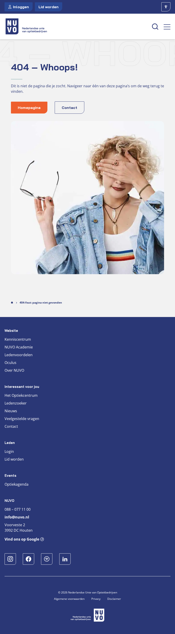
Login (9, 451)
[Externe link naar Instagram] (10, 559)
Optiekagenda (16, 484)
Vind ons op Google (22, 539)
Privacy (95, 599)
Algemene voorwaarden (69, 599)
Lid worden (49, 7)
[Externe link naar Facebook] (28, 559)
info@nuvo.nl (17, 517)
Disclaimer (114, 599)
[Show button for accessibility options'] (165, 6)
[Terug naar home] (76, 26)
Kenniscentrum (18, 339)
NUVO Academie (19, 347)
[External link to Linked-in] (65, 559)
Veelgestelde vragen (22, 418)
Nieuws (11, 410)
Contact (11, 426)
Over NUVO (14, 370)
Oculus (10, 362)
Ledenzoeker (16, 403)
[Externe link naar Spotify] (46, 559)
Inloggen (21, 7)
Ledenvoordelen (19, 354)
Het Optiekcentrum (21, 395)
